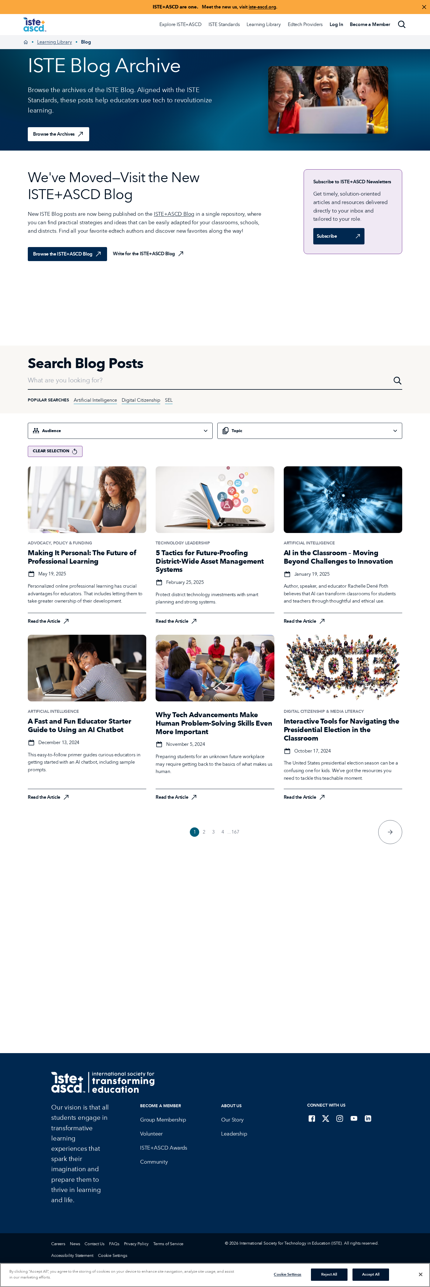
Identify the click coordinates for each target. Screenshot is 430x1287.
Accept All (370, 1274)
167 (235, 832)
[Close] (420, 1274)
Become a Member (160, 1105)
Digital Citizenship (141, 400)
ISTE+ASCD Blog (174, 214)
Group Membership (163, 1120)
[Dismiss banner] (424, 7)
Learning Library (264, 24)
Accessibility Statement (72, 1255)
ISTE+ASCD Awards (163, 1148)
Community (154, 1162)
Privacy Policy (136, 1243)
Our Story (232, 1120)
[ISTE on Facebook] (312, 1118)
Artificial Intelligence (95, 400)
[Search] (402, 24)
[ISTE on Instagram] (340, 1118)
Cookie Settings (112, 1255)
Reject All (329, 1274)
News (75, 1243)
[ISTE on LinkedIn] (368, 1118)
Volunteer (151, 1134)
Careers (58, 1243)
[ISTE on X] (326, 1118)
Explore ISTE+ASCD (180, 24)
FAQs (114, 1243)
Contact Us (94, 1243)
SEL (169, 400)
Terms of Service (168, 1243)
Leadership (234, 1134)
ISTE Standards (224, 24)
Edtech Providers (305, 24)
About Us (231, 1105)
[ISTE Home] (34, 25)
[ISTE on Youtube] (354, 1118)
